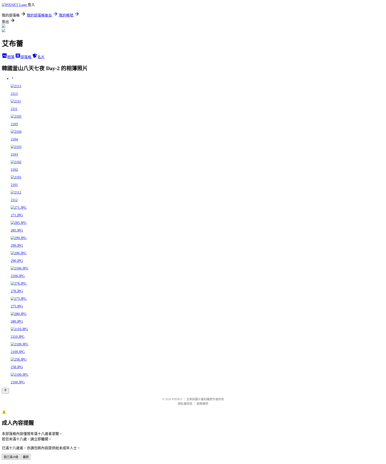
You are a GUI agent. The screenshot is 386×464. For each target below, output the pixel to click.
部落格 (26, 57)
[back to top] (5, 390)
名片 (41, 57)
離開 (26, 457)
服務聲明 (202, 403)
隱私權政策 (185, 403)
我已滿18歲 (11, 457)
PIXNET (177, 399)
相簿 (11, 57)
